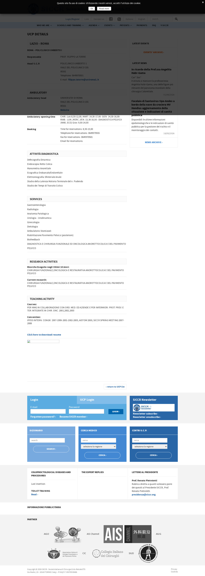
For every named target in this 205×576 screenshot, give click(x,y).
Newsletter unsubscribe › (147, 417)
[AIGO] (68, 534)
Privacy (174, 569)
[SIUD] (148, 553)
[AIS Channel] (127, 534)
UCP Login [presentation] (87, 400)
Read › (34, 494)
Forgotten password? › (43, 416)
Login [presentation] (34, 400)
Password (74, 407)
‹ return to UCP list (115, 386)
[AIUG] (62, 553)
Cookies (174, 571)
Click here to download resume (44, 334)
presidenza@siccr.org (144, 494)
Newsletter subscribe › (145, 413)
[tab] (52, 400)
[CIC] (107, 553)
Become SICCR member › (73, 416)
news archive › (154, 142)
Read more (104, 9)
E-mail (33, 407)
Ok (91, 9)
